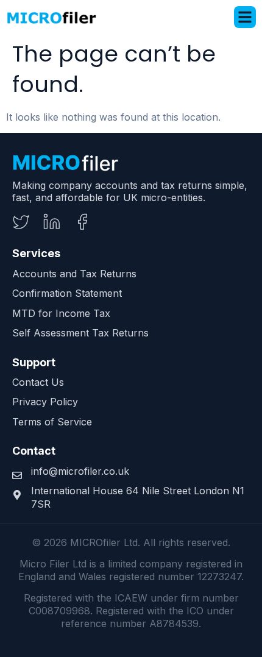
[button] (245, 17)
